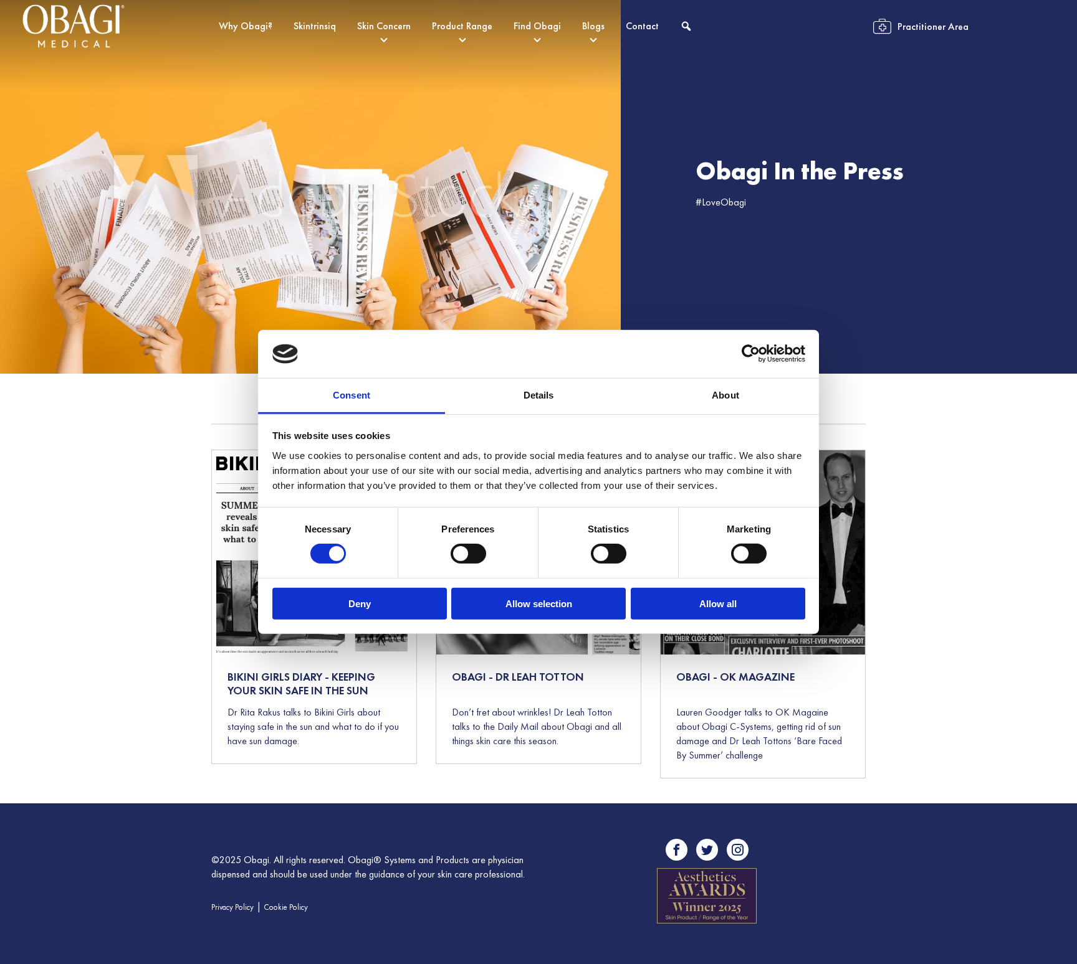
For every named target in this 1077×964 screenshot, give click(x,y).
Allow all (718, 603)
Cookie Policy (286, 907)
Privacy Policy (232, 907)
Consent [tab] (351, 395)
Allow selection (538, 603)
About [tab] (725, 395)
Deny (359, 603)
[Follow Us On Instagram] (738, 850)
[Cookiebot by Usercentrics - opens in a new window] (750, 353)
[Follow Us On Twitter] (707, 850)
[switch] (468, 554)
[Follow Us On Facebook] (676, 850)
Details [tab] (539, 395)
